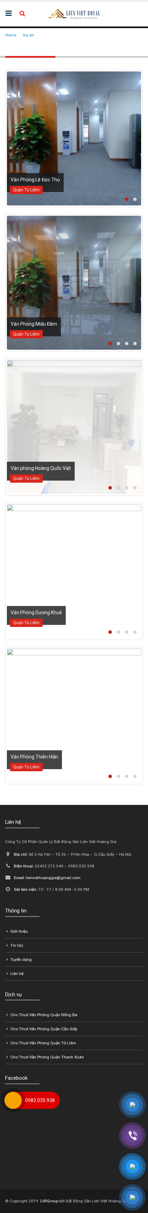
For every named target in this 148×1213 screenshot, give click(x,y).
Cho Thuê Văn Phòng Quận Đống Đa (43, 1014)
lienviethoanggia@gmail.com (53, 877)
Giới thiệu (19, 931)
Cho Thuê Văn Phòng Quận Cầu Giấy (43, 1028)
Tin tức (16, 945)
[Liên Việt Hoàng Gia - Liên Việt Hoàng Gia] (74, 13)
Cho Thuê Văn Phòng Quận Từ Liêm (43, 1043)
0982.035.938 (40, 1100)
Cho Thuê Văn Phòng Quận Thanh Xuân (47, 1057)
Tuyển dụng (21, 959)
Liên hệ (16, 973)
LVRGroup (49, 1201)
